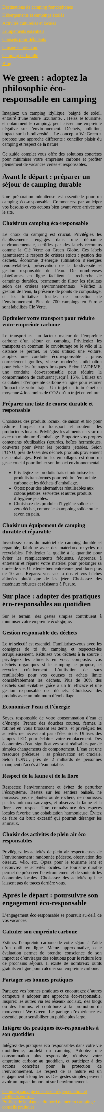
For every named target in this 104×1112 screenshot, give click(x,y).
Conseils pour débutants (24, 39)
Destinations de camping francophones (37, 7)
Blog (6, 63)
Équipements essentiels (23, 31)
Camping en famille (20, 55)
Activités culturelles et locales (29, 23)
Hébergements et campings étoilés (33, 15)
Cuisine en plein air (20, 47)
